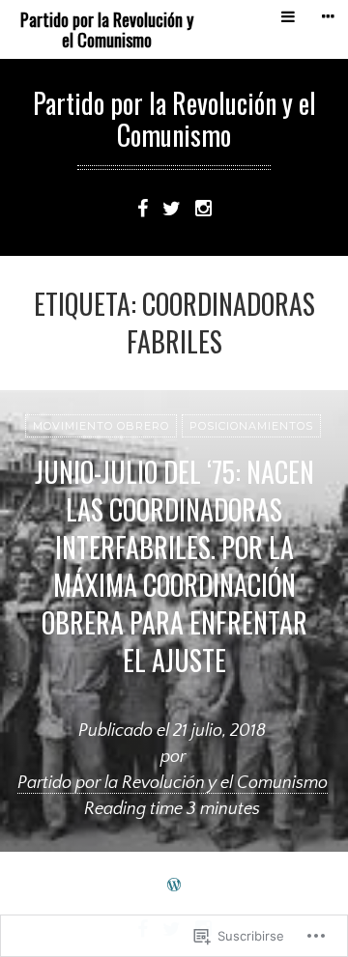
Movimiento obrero (101, 426)
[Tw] (172, 207)
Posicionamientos (251, 426)
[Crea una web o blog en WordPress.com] (174, 886)
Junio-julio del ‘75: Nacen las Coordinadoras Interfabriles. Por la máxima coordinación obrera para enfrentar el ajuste (174, 566)
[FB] (142, 207)
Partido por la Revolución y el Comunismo (106, 29)
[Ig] (203, 207)
